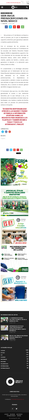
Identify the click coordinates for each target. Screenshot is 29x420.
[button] (27, 7)
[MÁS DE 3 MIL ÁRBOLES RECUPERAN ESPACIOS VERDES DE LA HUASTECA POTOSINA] (4, 337)
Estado (2, 13)
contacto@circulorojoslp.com (17, 399)
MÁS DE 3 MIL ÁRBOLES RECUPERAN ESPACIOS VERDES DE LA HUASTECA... (18, 337)
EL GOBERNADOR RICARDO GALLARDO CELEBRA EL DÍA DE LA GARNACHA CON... (18, 319)
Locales (7, 13)
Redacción (5, 23)
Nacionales (4, 359)
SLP (11, 13)
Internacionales (5, 368)
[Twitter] (16, 408)
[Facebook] (12, 408)
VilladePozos (4, 363)
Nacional (3, 361)
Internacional (5, 366)
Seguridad (12, 414)
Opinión (19, 415)
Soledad (3, 357)
